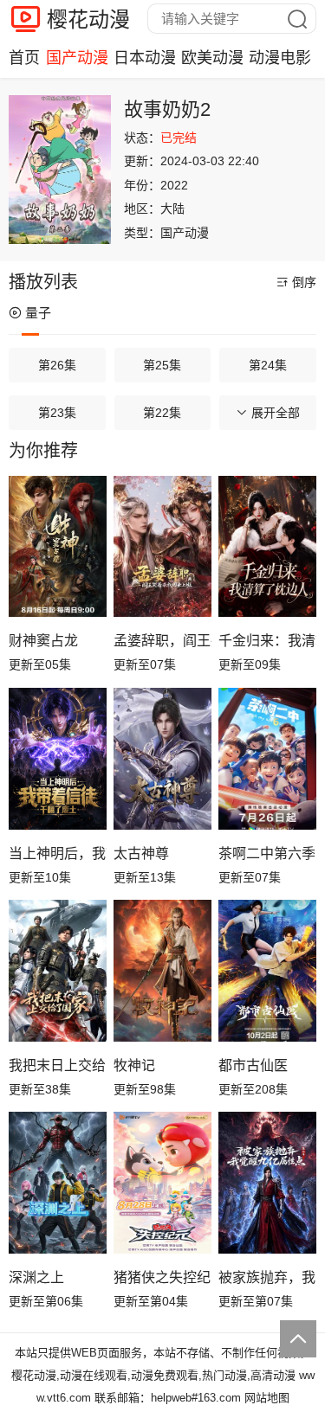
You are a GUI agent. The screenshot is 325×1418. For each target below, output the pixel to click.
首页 (24, 58)
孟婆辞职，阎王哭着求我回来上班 (162, 640)
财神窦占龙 (43, 640)
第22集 (162, 413)
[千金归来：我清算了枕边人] (267, 547)
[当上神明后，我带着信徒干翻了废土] (58, 759)
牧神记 (134, 1065)
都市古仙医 (253, 1065)
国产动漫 (77, 58)
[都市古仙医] (267, 971)
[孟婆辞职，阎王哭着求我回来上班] (162, 547)
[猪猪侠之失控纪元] (162, 1183)
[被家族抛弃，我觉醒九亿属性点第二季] (267, 1183)
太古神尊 (141, 853)
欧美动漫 (212, 58)
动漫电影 (280, 58)
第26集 (57, 365)
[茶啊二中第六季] (267, 759)
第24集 (268, 365)
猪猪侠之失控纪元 (162, 1277)
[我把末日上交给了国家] (58, 971)
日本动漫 (145, 58)
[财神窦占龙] (58, 547)
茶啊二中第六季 (266, 853)
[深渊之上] (58, 1183)
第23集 (57, 413)
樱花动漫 (88, 19)
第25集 (162, 365)
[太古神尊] (162, 759)
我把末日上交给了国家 (58, 1065)
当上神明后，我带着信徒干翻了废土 (58, 853)
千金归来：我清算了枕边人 (267, 640)
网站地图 (266, 1397)
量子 (38, 312)
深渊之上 (36, 1277)
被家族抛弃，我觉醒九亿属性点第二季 (267, 1277)
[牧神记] (162, 971)
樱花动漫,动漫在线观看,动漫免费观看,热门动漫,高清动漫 (153, 1375)
